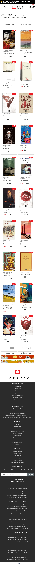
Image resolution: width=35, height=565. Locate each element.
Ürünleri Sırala (27, 24)
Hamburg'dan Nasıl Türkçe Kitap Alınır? (17, 495)
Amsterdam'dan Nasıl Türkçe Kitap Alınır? (17, 506)
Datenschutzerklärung (17, 431)
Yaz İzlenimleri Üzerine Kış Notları (8, 308)
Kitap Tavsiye (17, 399)
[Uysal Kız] (9, 325)
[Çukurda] (26, 230)
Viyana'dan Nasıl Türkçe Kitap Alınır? (17, 537)
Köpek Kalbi (6, 275)
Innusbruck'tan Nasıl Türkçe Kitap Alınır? (17, 541)
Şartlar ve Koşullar (17, 440)
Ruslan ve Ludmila (25, 274)
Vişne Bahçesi (24, 212)
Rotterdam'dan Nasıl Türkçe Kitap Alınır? (17, 508)
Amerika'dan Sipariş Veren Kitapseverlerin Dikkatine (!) (17, 417)
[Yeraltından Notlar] (9, 39)
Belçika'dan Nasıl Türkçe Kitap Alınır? (17, 550)
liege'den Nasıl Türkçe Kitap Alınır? (17, 555)
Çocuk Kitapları (17, 458)
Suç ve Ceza (24, 84)
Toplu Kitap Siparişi (17, 402)
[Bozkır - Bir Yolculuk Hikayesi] (26, 39)
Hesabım (17, 391)
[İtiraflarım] (9, 134)
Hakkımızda (17, 426)
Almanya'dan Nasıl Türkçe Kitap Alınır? (17, 488)
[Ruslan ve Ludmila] (26, 261)
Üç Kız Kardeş (24, 117)
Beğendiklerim (17, 393)
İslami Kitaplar (17, 453)
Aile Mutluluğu (7, 85)
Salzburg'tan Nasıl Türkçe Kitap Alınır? (17, 539)
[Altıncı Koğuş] (9, 166)
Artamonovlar (24, 147)
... (24, 348)
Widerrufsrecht (17, 408)
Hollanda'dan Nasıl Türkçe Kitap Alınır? (17, 504)
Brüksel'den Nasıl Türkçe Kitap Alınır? (17, 552)
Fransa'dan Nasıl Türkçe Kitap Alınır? (17, 519)
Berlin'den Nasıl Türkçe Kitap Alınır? (17, 491)
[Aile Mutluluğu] (9, 71)
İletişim (17, 444)
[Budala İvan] (9, 198)
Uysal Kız (5, 339)
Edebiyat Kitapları (17, 451)
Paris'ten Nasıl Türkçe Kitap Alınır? (17, 521)
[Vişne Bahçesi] (26, 198)
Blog (17, 424)
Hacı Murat (6, 244)
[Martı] (9, 103)
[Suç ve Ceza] (26, 71)
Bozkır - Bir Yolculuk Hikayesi (26, 53)
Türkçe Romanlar (17, 460)
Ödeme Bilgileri (17, 433)
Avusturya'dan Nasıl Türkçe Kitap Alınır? (17, 535)
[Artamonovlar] (26, 134)
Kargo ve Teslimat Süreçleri (17, 413)
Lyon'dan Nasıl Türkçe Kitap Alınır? (17, 526)
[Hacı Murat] (9, 230)
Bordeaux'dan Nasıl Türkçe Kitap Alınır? (17, 524)
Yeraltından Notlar (8, 53)
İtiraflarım (6, 149)
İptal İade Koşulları (17, 442)
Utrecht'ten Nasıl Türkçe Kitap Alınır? (17, 510)
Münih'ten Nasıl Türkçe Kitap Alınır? (17, 493)
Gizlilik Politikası (17, 437)
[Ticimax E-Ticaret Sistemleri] (17, 564)
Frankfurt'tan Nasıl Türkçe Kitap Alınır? (17, 497)
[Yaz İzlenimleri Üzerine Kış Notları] (9, 293)
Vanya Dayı (23, 339)
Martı (4, 117)
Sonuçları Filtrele (9, 24)
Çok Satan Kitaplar (17, 395)
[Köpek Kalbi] (9, 261)
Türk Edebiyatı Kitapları (17, 462)
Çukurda (22, 244)
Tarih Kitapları (17, 455)
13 (28, 348)
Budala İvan (6, 212)
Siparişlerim (17, 386)
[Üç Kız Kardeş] (26, 103)
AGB (17, 429)
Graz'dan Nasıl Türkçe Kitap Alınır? (17, 544)
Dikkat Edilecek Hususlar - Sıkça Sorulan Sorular (17, 415)
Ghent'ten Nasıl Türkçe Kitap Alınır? (17, 557)
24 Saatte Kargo (17, 397)
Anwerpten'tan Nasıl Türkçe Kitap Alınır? (17, 559)
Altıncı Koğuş (7, 180)
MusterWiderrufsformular (17, 411)
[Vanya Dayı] (26, 325)
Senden (31, 474)
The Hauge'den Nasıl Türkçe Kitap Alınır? (17, 513)
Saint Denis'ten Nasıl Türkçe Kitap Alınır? (17, 528)
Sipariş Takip (17, 388)
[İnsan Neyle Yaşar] (26, 293)
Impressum (17, 435)
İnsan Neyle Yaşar (25, 307)
